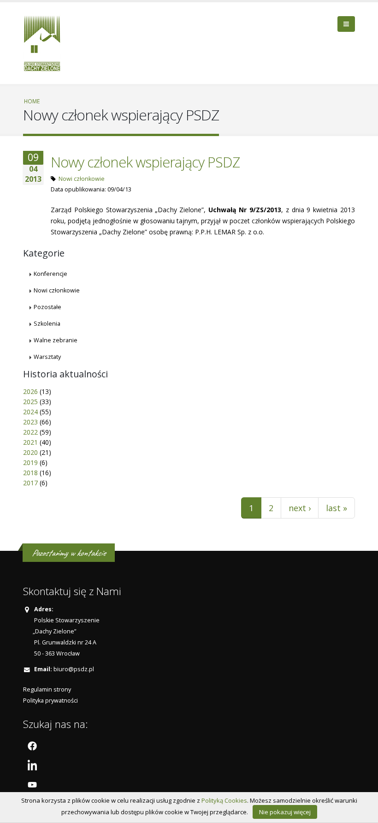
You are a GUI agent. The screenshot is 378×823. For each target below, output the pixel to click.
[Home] (45, 42)
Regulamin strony (47, 689)
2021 (30, 442)
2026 (30, 391)
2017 (30, 482)
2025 (30, 401)
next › (300, 507)
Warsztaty (47, 357)
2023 (30, 421)
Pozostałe (47, 307)
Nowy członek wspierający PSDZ (145, 162)
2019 (30, 462)
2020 (30, 452)
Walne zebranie (55, 340)
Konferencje (50, 274)
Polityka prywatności (50, 700)
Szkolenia (47, 324)
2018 (30, 472)
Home (32, 101)
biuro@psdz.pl (73, 669)
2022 (30, 432)
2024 (30, 411)
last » (336, 507)
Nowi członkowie (82, 179)
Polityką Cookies (224, 800)
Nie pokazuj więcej (285, 812)
